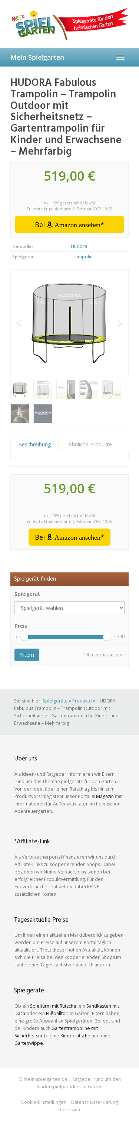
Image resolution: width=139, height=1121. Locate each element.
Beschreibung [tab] (34, 444)
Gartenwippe (28, 1043)
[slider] (24, 637)
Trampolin (82, 256)
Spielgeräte (55, 701)
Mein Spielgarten (37, 57)
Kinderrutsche (75, 1036)
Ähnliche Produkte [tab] (90, 444)
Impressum (69, 1110)
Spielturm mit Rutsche (53, 1006)
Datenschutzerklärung (94, 1102)
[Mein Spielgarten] (69, 23)
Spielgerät (27, 593)
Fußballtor (56, 1013)
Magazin (105, 796)
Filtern (26, 654)
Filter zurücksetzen (102, 655)
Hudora (79, 246)
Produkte (82, 701)
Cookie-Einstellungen (43, 1102)
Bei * (69, 224)
